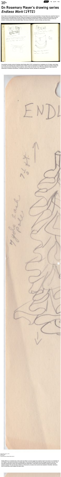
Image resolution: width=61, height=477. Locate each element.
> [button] (58, 263)
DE (55, 1)
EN (53, 1)
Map (51, 1)
